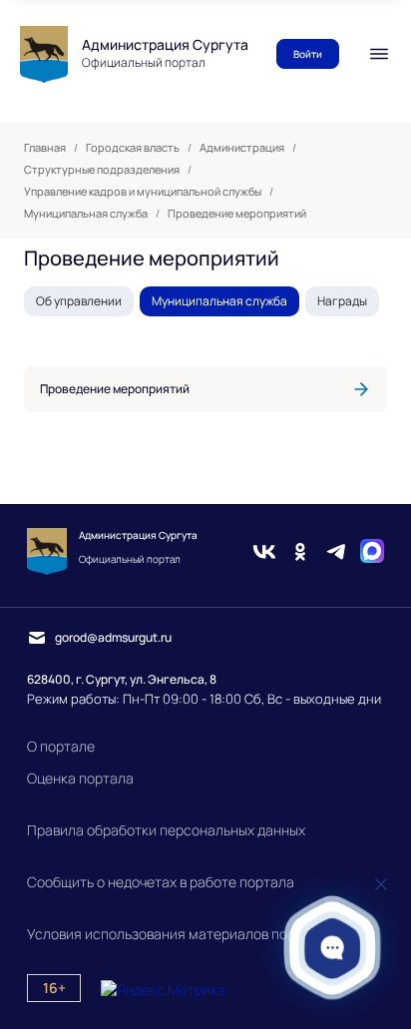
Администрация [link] (242, 148)
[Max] (372, 551)
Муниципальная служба (219, 300)
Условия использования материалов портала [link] (176, 933)
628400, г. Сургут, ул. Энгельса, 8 (121, 679)
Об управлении (79, 300)
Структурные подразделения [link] (102, 170)
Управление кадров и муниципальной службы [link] (142, 192)
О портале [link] (61, 746)
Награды (342, 300)
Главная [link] (45, 148)
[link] (205, 389)
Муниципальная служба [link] (86, 214)
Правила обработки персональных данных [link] (166, 829)
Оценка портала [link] (80, 778)
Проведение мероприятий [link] (237, 214)
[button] (332, 947)
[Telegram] (336, 551)
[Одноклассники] (300, 551)
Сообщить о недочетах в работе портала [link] (160, 881)
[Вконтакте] (264, 551)
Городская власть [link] (133, 148)
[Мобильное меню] (379, 54)
